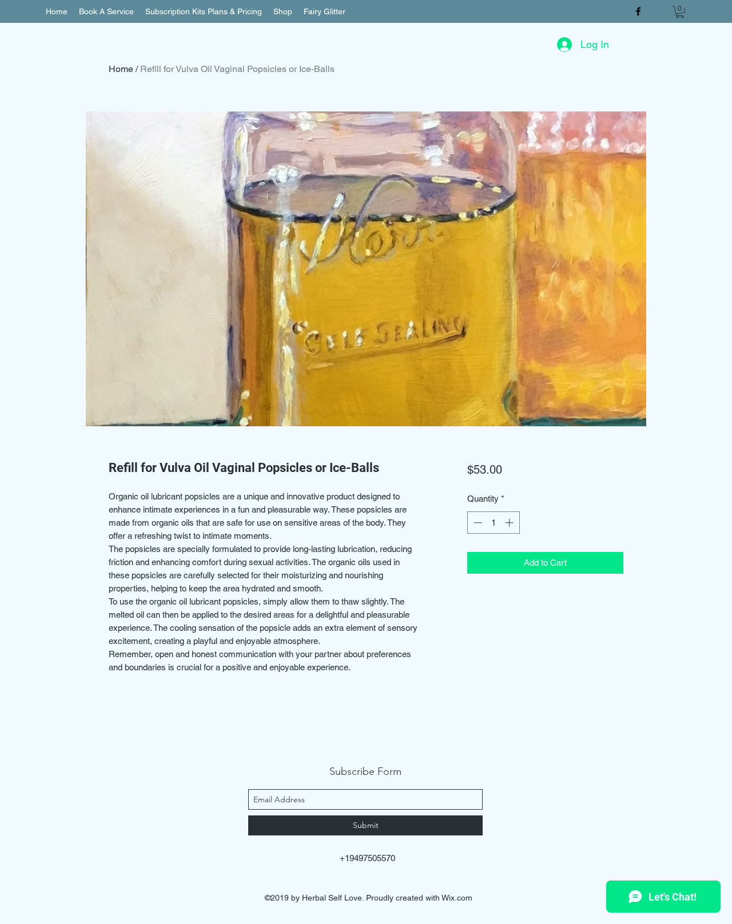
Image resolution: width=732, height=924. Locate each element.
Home (121, 68)
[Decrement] (476, 522)
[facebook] (638, 11)
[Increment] (510, 522)
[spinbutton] (493, 522)
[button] (680, 12)
